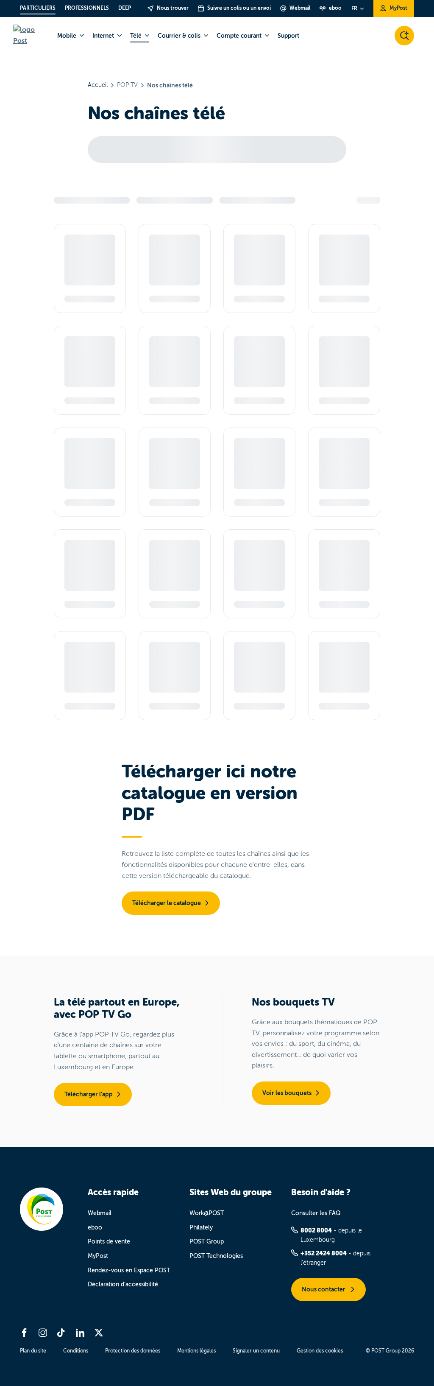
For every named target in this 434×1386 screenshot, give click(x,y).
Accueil (98, 85)
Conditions (75, 1351)
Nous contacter (324, 1289)
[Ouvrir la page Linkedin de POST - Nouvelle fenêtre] (80, 1332)
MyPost (98, 1256)
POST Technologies (216, 1256)
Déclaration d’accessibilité (123, 1284)
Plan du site (33, 1351)
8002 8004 (316, 1230)
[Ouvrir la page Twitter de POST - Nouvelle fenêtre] (99, 1332)
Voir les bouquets (287, 1093)
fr (354, 8)
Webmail (99, 1213)
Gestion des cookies (320, 1351)
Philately (201, 1227)
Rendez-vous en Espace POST (129, 1270)
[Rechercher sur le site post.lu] (404, 35)
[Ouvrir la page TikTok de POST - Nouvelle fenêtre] (61, 1332)
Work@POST (206, 1213)
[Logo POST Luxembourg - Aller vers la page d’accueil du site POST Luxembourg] (30, 35)
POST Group (206, 1241)
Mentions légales (196, 1351)
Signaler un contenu (256, 1351)
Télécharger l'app (88, 1094)
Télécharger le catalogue (166, 903)
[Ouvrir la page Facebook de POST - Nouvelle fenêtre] (24, 1332)
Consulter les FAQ (316, 1213)
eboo (95, 1227)
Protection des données (132, 1351)
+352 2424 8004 (323, 1253)
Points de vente (109, 1241)
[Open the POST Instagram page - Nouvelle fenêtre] (43, 1332)
